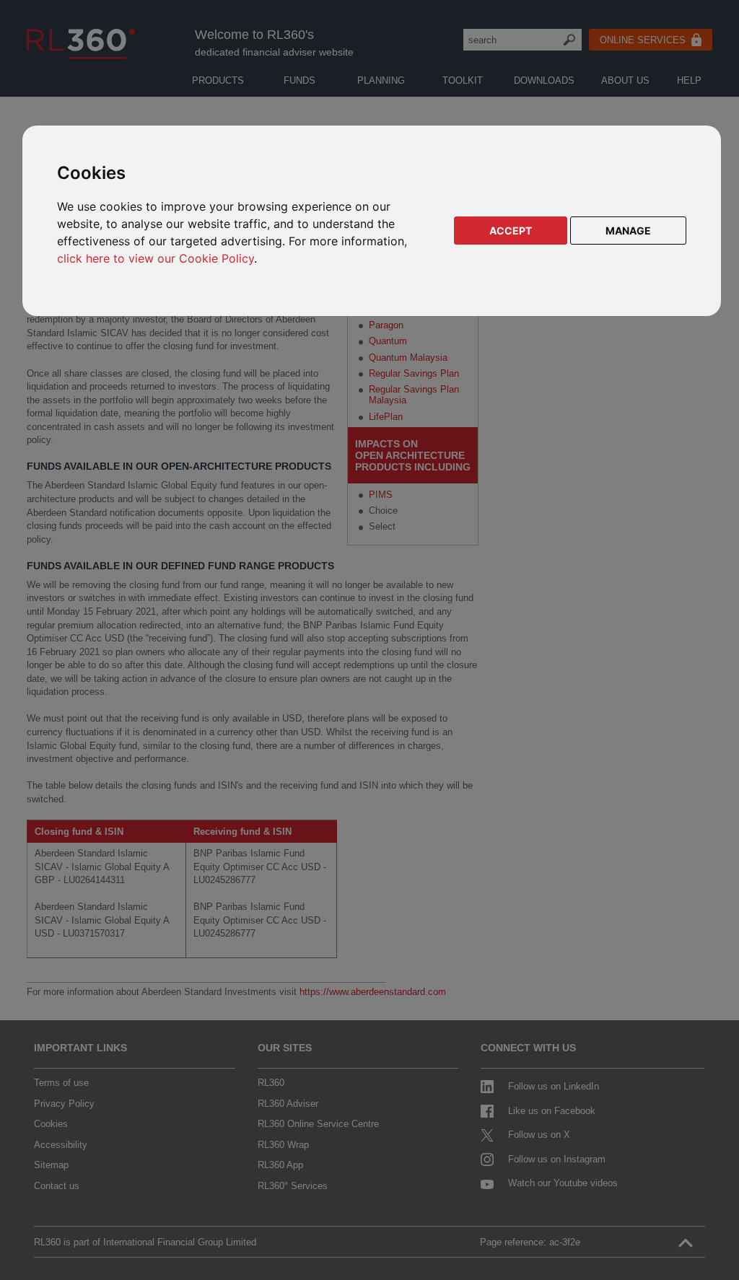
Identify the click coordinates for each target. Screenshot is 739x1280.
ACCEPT (510, 230)
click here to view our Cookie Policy (155, 258)
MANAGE (628, 230)
